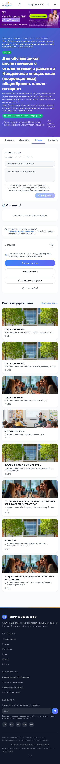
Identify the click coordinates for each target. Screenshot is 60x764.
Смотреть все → (49, 303)
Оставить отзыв (30, 263)
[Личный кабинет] (48, 4)
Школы (16, 38)
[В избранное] (52, 245)
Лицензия (24, 140)
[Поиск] (19, 4)
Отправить (46, 195)
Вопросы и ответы (11, 692)
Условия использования (32, 740)
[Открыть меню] (55, 4)
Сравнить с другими (31, 280)
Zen (31, 724)
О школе (9, 140)
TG (18, 724)
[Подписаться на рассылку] (55, 711)
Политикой (27, 718)
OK (11, 724)
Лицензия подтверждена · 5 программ (24, 116)
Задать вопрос (30, 271)
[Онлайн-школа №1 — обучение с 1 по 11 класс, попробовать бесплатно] (30, 18)
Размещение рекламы (13, 687)
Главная (6, 38)
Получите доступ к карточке (21, 231)
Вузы (4, 654)
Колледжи (7, 649)
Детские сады (9, 639)
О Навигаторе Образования (15, 677)
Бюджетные (42, 38)
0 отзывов (10, 245)
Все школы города (51, 123)
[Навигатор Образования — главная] (7, 4)
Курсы (5, 659)
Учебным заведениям (12, 682)
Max (25, 724)
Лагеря (5, 664)
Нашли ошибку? (31, 288)
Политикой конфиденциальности (35, 190)
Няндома (28, 38)
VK (4, 724)
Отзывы (39, 140)
